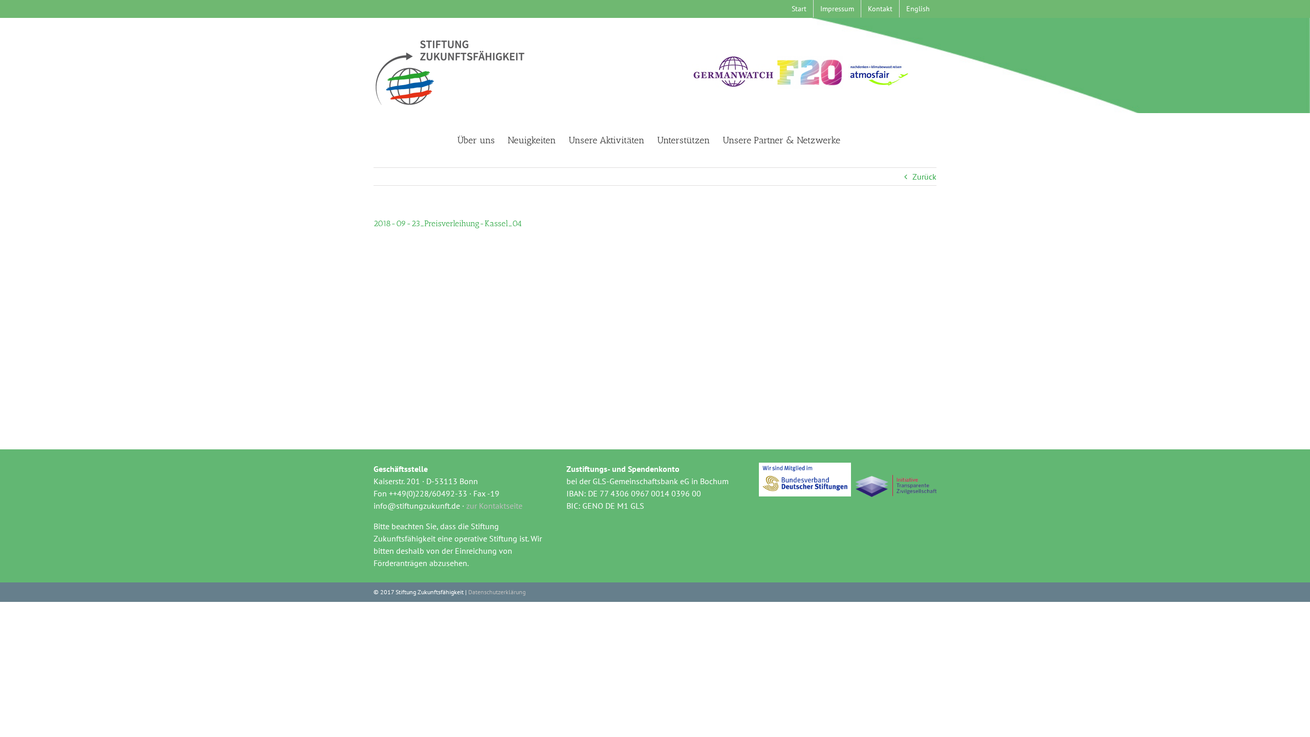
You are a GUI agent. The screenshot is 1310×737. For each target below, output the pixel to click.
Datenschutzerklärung (497, 592)
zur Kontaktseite (494, 506)
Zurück (924, 176)
